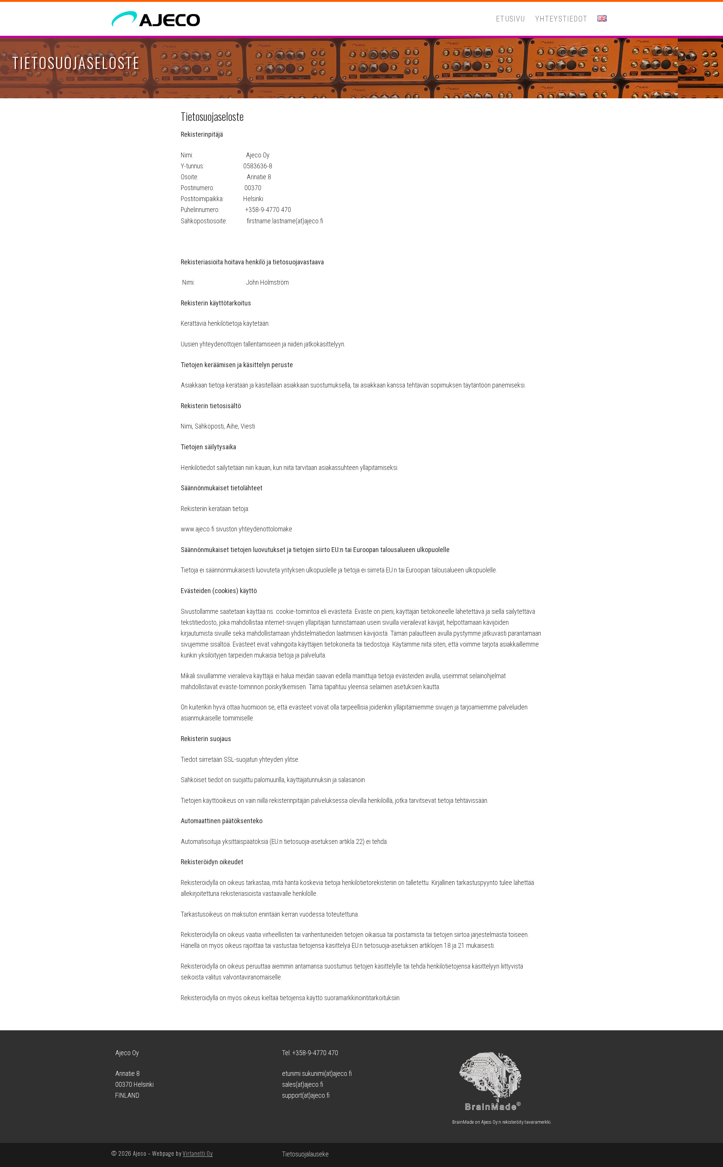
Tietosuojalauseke (305, 1154)
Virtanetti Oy (198, 1153)
